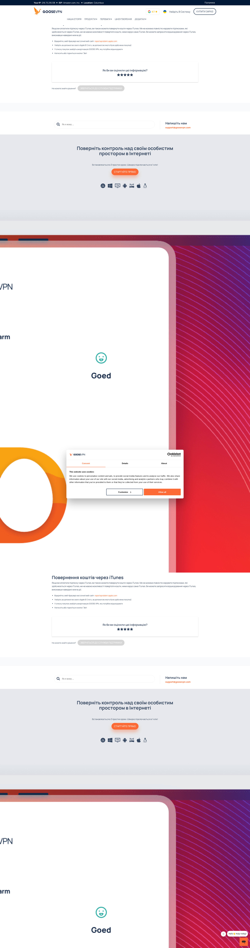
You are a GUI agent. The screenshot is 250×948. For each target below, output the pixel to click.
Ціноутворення (123, 19)
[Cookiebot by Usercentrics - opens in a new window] (169, 455)
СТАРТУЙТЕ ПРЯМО (125, 171)
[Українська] (165, 12)
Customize (123, 492)
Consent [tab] (86, 463)
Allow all (162, 492)
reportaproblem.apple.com (106, 41)
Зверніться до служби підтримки (101, 88)
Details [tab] (125, 463)
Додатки (140, 19)
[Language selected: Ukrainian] (165, 12)
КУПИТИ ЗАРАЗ (204, 11)
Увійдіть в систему (179, 11)
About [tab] (164, 463)
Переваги (105, 19)
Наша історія (74, 19)
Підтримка (210, 2)
